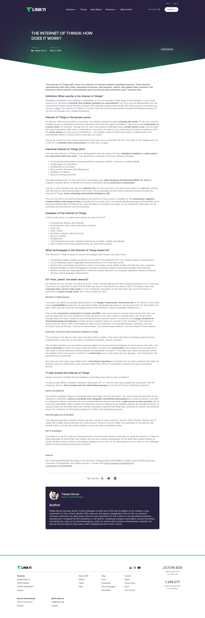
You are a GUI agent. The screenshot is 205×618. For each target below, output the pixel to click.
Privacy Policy (130, 583)
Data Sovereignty (109, 587)
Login (175, 3)
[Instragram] (135, 568)
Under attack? (152, 9)
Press (104, 579)
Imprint (127, 579)
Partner (82, 579)
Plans (81, 587)
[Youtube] (139, 568)
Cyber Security (167, 49)
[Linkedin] (131, 568)
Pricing (83, 9)
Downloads (106, 583)
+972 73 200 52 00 (25, 602)
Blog (103, 576)
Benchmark (106, 590)
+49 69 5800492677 (25, 587)
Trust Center (130, 590)
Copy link (94, 478)
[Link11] (36, 9)
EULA (127, 587)
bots (57, 108)
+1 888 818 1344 (57, 602)
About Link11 (126, 9)
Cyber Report (96, 9)
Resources (110, 9)
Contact (170, 9)
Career (81, 583)
